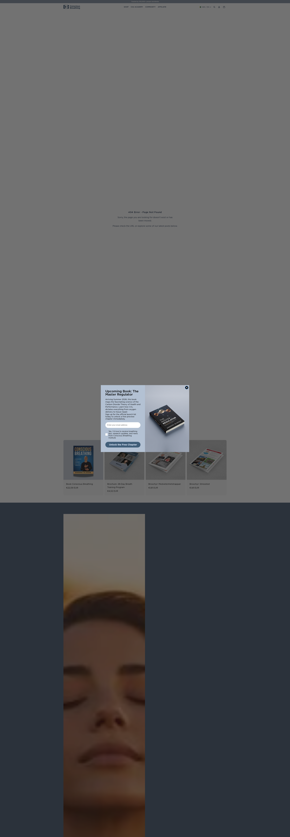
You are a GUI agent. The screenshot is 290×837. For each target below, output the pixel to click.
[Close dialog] (186, 387)
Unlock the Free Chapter (123, 444)
